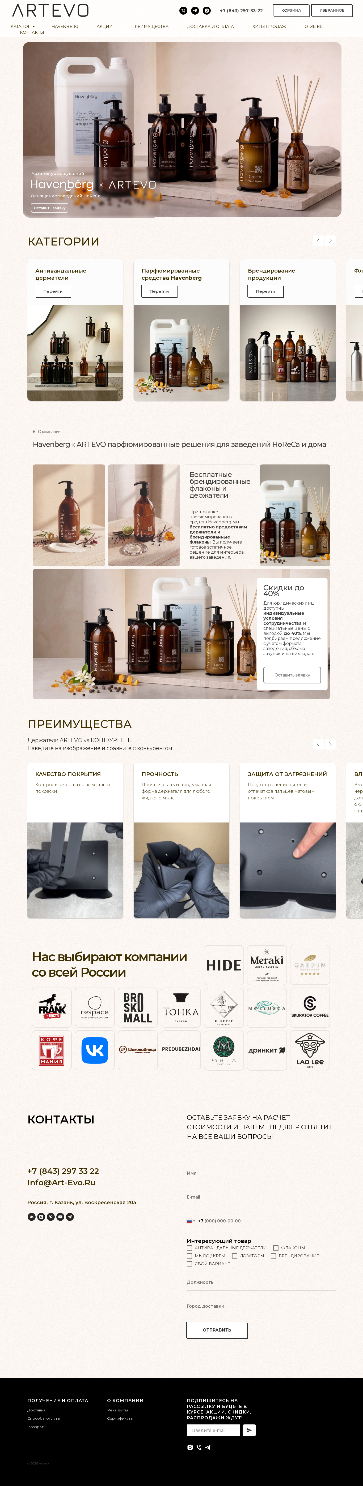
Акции (105, 26)
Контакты (32, 32)
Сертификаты (120, 1418)
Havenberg (65, 26)
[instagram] (41, 1217)
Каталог (21, 26)
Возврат (35, 1426)
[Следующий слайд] (330, 240)
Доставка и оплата (210, 26)
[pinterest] (51, 1217)
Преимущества (149, 26)
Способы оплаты (43, 1418)
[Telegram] (195, 11)
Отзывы (314, 26)
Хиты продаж (269, 26)
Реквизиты (117, 1410)
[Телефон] (183, 11)
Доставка (36, 1410)
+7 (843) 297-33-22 (241, 10)
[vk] (32, 1217)
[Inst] (207, 11)
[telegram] (70, 1217)
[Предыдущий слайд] (318, 240)
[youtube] (60, 1217)
